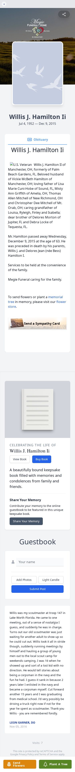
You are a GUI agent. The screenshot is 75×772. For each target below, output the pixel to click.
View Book (19, 459)
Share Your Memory (26, 521)
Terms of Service (48, 754)
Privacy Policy (26, 754)
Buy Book (42, 459)
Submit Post (38, 589)
